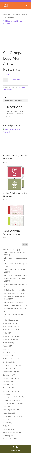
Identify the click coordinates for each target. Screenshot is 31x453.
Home (5, 15)
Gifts (9, 15)
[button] (24, 22)
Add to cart (16, 80)
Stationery (9, 89)
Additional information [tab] (13, 101)
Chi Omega (22, 87)
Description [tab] (9, 98)
